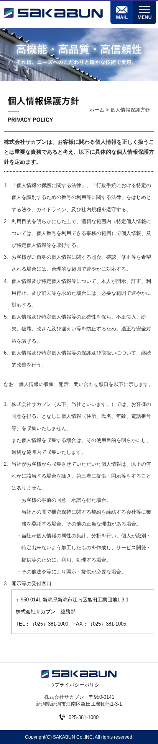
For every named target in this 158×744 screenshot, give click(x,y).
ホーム (96, 110)
